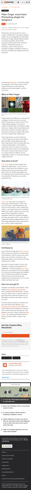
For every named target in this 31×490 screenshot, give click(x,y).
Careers (4, 475)
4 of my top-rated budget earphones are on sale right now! (16, 400)
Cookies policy (5, 465)
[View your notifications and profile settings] (18, 2)
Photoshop (16, 358)
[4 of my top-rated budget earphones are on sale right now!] (15, 395)
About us (4, 452)
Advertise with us (6, 468)
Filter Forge (5, 164)
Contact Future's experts (8, 455)
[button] (29, 2)
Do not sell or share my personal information (13, 478)
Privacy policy (5, 462)
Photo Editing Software (15, 7)
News (3, 24)
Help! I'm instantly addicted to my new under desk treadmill (15, 430)
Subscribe (23, 2)
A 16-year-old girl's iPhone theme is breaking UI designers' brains (14, 413)
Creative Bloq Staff (12, 24)
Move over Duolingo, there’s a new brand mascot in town (16, 407)
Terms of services (19, 340)
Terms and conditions (7, 459)
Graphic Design (6, 358)
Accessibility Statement (7, 472)
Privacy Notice (21, 341)
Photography (5, 7)
